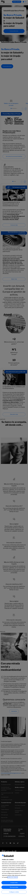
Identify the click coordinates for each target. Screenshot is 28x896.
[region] (14, 874)
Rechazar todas (14, 887)
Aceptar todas (14, 882)
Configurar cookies (14, 892)
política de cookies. (12, 877)
